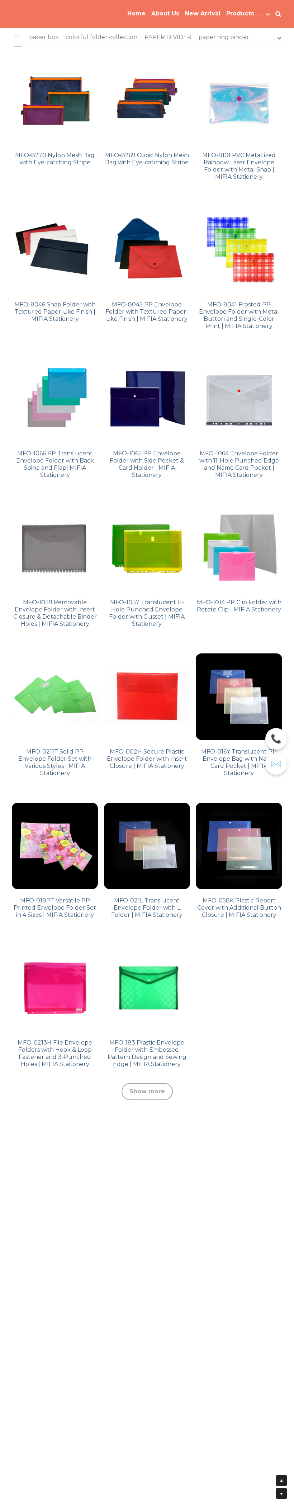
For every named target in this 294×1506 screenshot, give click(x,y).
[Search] (278, 14)
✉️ (276, 764)
